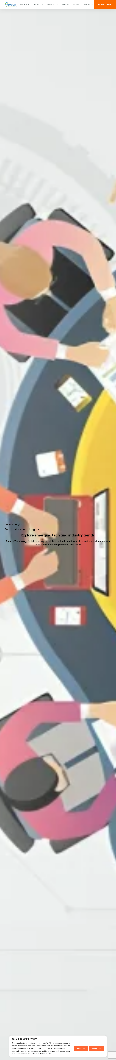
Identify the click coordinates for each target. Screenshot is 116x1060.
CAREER (76, 4)
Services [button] (37, 4)
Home (8, 524)
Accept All (96, 1048)
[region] (58, 1046)
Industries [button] (51, 4)
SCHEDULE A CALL (105, 4)
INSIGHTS (65, 4)
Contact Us (88, 4)
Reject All (81, 1048)
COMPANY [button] (23, 4)
